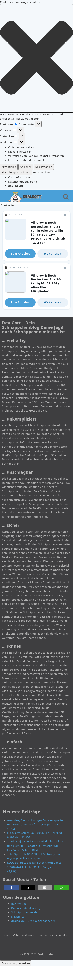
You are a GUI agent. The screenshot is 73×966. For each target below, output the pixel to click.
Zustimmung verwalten (16, 963)
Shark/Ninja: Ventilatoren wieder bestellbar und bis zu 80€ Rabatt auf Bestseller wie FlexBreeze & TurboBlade (35, 846)
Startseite (7, 205)
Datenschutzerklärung (22, 181)
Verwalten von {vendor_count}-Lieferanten (36, 156)
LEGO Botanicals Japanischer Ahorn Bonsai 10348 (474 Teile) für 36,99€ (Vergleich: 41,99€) (34, 867)
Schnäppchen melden (25, 912)
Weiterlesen (52, 253)
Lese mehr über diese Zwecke (27, 160)
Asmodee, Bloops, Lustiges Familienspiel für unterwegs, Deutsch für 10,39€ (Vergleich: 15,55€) (35, 824)
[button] (36, 58)
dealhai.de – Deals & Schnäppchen (33, 921)
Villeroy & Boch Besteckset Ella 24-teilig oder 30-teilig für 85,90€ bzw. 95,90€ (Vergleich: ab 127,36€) (48, 232)
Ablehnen (26, 167)
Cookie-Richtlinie (19, 177)
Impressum (15, 185)
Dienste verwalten (20, 151)
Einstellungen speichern (16, 172)
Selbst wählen (43, 167)
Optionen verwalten (21, 147)
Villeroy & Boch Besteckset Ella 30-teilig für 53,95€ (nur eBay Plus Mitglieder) (48, 283)
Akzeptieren (9, 167)
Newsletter (18, 916)
